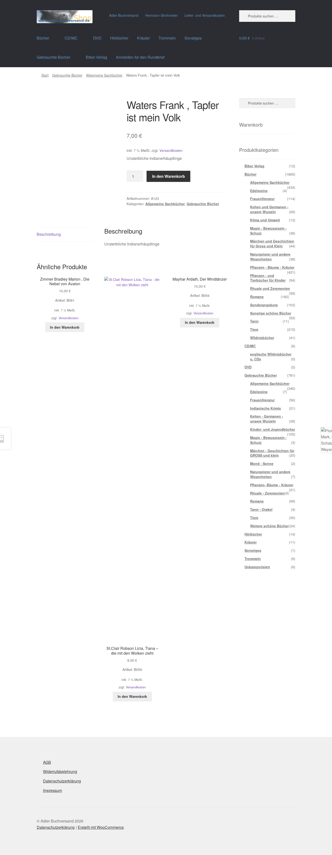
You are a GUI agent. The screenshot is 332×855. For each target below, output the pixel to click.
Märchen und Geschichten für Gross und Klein (272, 243)
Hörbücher (119, 38)
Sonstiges (193, 38)
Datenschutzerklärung (62, 781)
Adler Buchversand (123, 15)
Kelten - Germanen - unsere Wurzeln (266, 418)
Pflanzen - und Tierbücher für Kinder (268, 278)
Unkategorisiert (257, 566)
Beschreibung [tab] (49, 234)
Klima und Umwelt (265, 220)
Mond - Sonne (261, 463)
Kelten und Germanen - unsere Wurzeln (269, 209)
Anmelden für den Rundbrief (140, 57)
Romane (257, 296)
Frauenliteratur (262, 198)
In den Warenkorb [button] (64, 327)
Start (45, 75)
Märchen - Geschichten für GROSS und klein (272, 453)
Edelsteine (259, 190)
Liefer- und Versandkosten (204, 15)
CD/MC (71, 38)
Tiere (254, 329)
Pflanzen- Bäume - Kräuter (271, 484)
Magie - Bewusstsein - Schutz (268, 231)
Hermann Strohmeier (161, 15)
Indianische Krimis (265, 408)
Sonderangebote (264, 304)
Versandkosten (171, 150)
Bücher (43, 38)
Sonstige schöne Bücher (270, 313)
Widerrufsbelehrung (60, 771)
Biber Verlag (96, 57)
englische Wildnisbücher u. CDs (270, 356)
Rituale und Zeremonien (270, 288)
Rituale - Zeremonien (267, 493)
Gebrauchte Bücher (53, 57)
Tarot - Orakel (261, 509)
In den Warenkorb (168, 176)
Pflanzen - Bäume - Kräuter (272, 267)
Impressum (52, 790)
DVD (97, 38)
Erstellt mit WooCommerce (101, 827)
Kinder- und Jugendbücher (272, 429)
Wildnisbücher (262, 337)
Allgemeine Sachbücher (104, 75)
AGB (47, 762)
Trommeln (167, 38)
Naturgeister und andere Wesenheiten (270, 256)
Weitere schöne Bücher (269, 525)
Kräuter (143, 38)
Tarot (254, 321)
